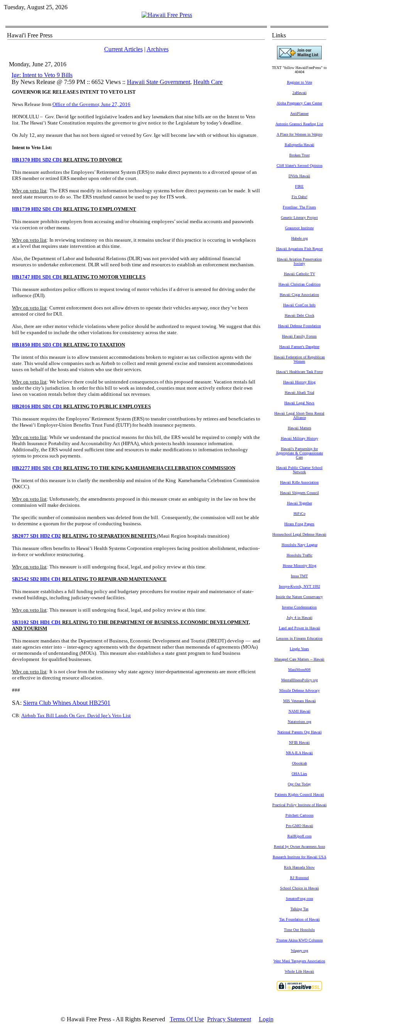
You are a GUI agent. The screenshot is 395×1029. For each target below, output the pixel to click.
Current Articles (123, 49)
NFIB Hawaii (299, 742)
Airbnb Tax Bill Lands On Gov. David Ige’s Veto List (76, 715)
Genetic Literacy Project (299, 217)
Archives (158, 49)
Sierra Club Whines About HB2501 (66, 702)
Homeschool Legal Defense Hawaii (299, 534)
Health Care (208, 82)
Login (266, 1019)
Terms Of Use (187, 1019)
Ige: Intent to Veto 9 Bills (42, 75)
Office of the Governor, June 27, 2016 (91, 104)
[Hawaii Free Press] (167, 15)
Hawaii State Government (158, 82)
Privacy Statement (229, 1019)
